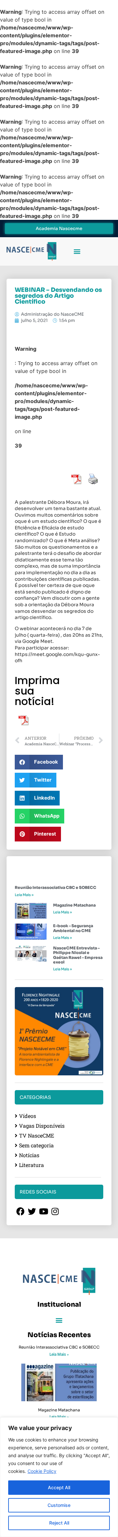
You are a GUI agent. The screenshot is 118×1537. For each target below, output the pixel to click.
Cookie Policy (42, 1471)
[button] (76, 251)
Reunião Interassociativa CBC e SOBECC (55, 887)
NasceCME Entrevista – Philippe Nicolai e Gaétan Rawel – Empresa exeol (78, 954)
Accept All (59, 1487)
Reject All (59, 1523)
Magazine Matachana (74, 905)
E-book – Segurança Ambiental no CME (73, 928)
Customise (59, 1505)
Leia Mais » (24, 894)
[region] (59, 1477)
